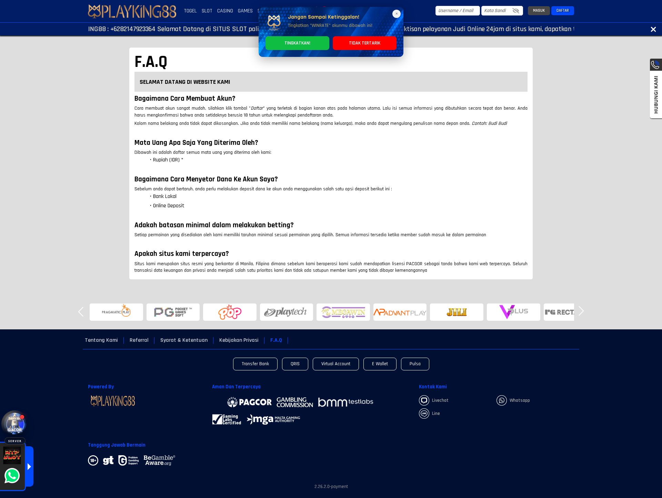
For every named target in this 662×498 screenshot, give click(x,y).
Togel (190, 10)
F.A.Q (276, 340)
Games (245, 10)
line (436, 413)
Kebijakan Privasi (239, 340)
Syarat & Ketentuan (184, 340)
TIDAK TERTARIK (364, 43)
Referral (139, 340)
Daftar (562, 10)
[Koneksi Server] (15, 424)
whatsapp (520, 400)
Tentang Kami (101, 340)
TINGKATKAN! (297, 43)
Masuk (539, 10)
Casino (225, 10)
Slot (207, 10)
